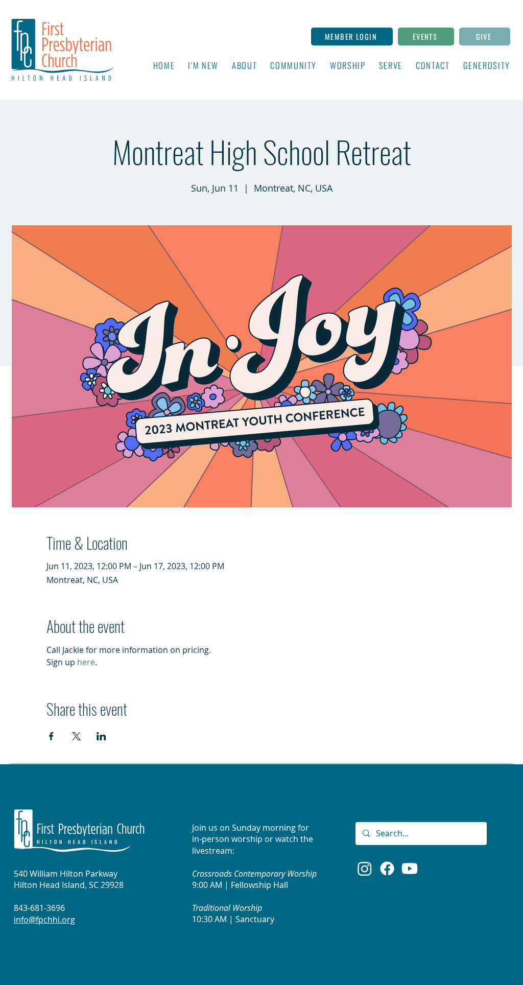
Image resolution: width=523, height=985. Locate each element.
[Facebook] (387, 868)
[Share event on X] (76, 736)
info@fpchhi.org (44, 919)
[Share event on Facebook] (51, 736)
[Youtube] (409, 868)
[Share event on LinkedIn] (101, 736)
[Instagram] (364, 868)
